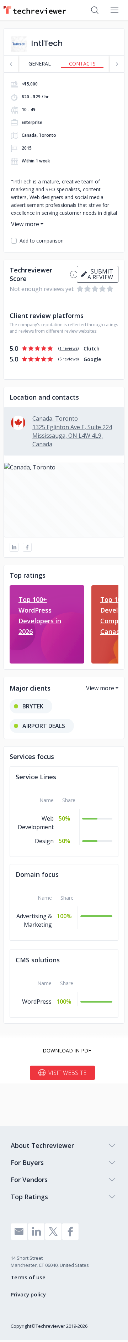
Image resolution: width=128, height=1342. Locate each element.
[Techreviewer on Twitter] (53, 1231)
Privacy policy (28, 1294)
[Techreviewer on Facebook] (70, 1231)
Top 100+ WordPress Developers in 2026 (39, 615)
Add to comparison (42, 240)
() (68, 348)
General (39, 63)
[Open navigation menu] (114, 10)
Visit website (67, 1073)
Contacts (82, 63)
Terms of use (28, 1277)
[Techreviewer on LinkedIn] (36, 1231)
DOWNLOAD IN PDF (67, 1050)
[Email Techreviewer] (19, 1231)
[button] (64, 500)
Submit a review (100, 274)
